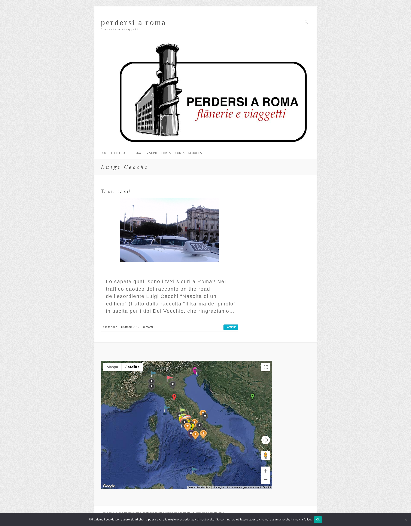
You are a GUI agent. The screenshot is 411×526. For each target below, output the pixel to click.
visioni (152, 153)
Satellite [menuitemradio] (132, 367)
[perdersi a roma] (205, 44)
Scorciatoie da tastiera (199, 487)
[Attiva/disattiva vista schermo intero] (265, 367)
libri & (166, 153)
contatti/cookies (188, 153)
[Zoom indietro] (265, 479)
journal (136, 153)
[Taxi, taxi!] (169, 230)
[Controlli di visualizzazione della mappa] (265, 440)
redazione (111, 327)
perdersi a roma (133, 22)
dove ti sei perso (113, 153)
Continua (230, 327)
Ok (318, 519)
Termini (267, 487)
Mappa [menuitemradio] (112, 367)
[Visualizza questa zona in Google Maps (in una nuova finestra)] (109, 486)
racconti (148, 327)
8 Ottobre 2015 (130, 327)
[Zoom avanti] (265, 471)
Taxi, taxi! (116, 191)
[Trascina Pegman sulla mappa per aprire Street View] (265, 455)
